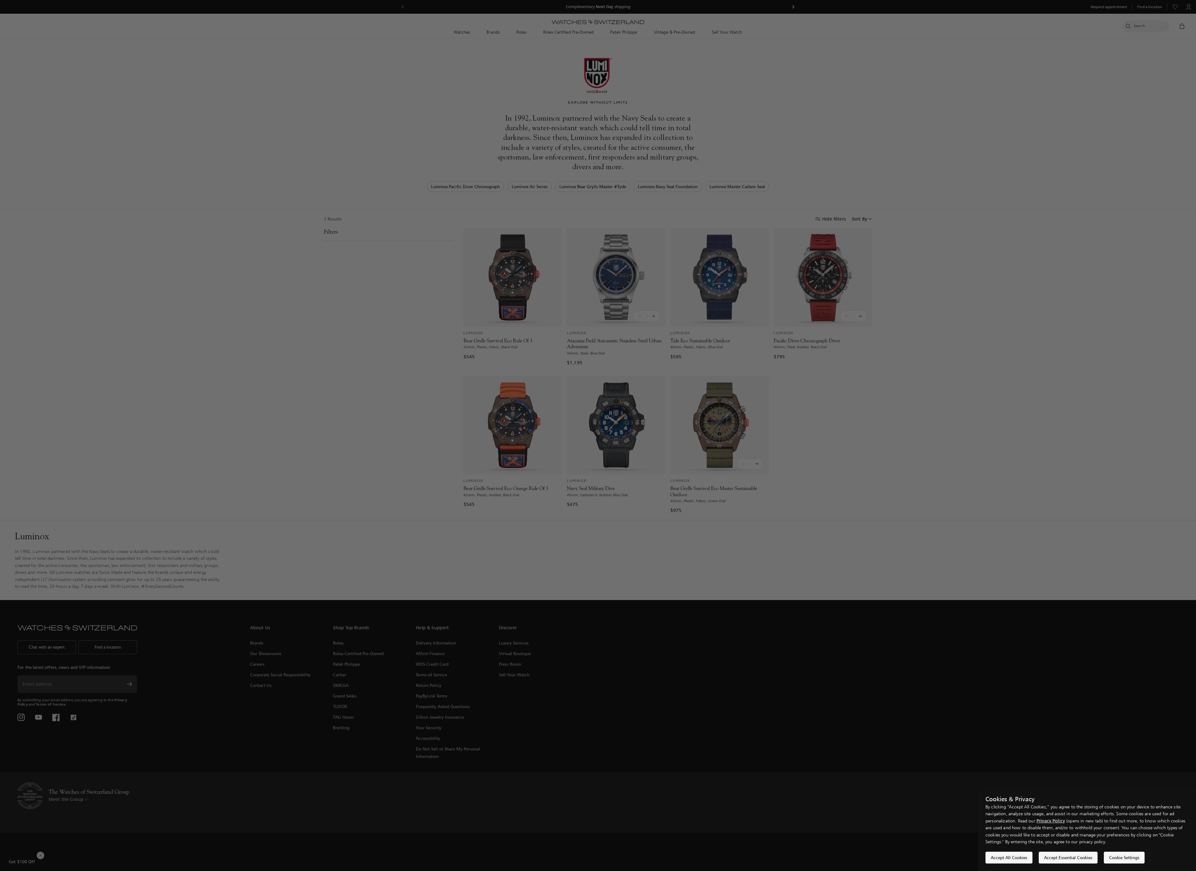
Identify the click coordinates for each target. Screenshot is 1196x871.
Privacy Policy (1051, 821)
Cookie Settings (1124, 857)
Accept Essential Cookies (1068, 857)
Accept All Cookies (1009, 857)
